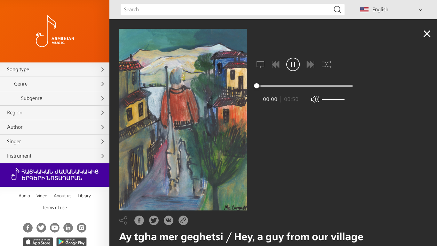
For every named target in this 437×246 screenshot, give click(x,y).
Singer (14, 141)
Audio (24, 196)
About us (62, 196)
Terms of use (55, 207)
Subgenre (31, 98)
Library (84, 196)
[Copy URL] (183, 220)
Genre (21, 84)
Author (15, 127)
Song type (18, 69)
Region (14, 113)
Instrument (19, 156)
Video (41, 196)
